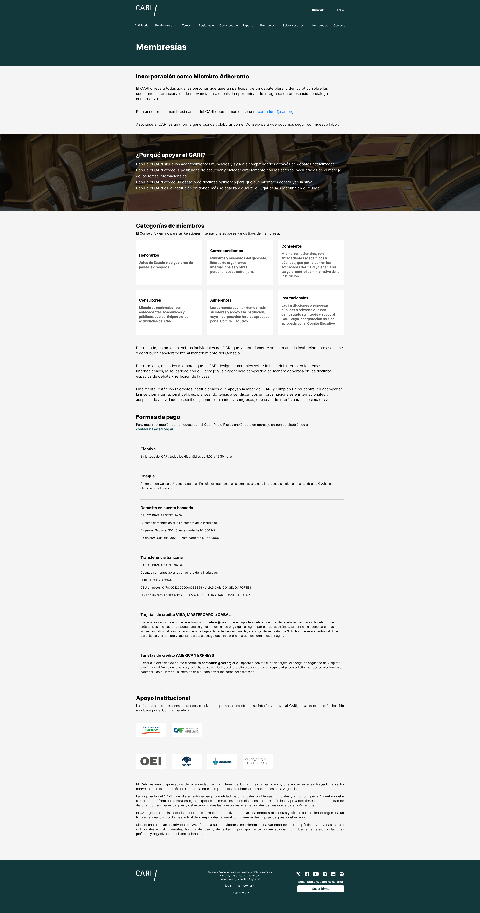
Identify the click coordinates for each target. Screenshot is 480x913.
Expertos (249, 25)
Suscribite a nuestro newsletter (320, 882)
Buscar (318, 10)
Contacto (339, 25)
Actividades (142, 25)
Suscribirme (320, 888)
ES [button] (339, 10)
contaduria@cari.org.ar (278, 111)
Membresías (320, 25)
